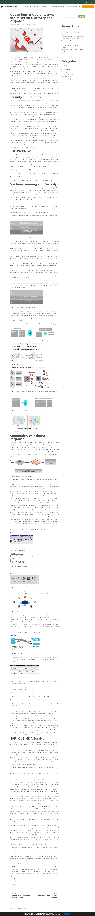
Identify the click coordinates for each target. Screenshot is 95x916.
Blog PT (63, 67)
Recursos (68, 6)
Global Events (65, 69)
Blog (75, 2)
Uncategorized (22, 24)
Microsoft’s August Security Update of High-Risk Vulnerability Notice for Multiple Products (73, 45)
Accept (67, 914)
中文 (86, 2)
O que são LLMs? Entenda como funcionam (73, 30)
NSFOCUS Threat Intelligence (40, 6)
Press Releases (65, 76)
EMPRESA (75, 6)
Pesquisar (64, 14)
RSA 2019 (15, 884)
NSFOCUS (14, 24)
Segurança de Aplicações (56, 6)
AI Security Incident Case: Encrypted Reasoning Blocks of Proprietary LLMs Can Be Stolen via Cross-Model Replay (73, 38)
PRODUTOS (26, 6)
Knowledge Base (65, 72)
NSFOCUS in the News (67, 74)
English (91, 2)
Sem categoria (65, 79)
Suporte (81, 2)
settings (58, 914)
